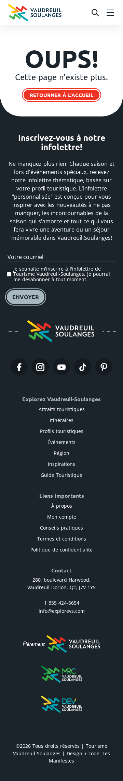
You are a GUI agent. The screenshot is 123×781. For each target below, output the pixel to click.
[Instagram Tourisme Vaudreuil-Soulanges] (40, 366)
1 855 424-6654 (61, 602)
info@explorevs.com (62, 611)
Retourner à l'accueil (61, 94)
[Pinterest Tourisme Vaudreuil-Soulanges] (104, 366)
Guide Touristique (61, 475)
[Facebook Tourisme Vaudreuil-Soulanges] (19, 366)
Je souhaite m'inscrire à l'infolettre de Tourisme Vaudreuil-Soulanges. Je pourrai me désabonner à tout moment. (61, 274)
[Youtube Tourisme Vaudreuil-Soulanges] (61, 366)
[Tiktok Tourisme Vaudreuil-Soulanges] (83, 366)
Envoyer (25, 296)
